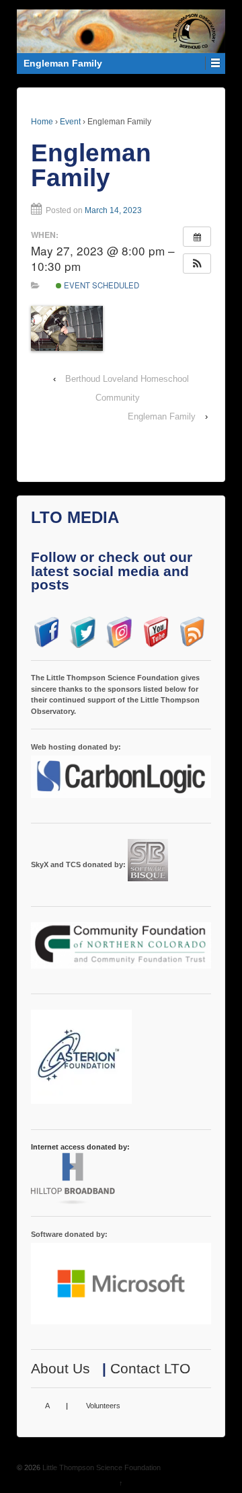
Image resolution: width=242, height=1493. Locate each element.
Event (70, 121)
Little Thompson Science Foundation (100, 1467)
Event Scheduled (100, 285)
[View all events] (197, 237)
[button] (197, 263)
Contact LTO (150, 1368)
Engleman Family (162, 416)
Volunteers (103, 1406)
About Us (60, 1368)
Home (42, 121)
